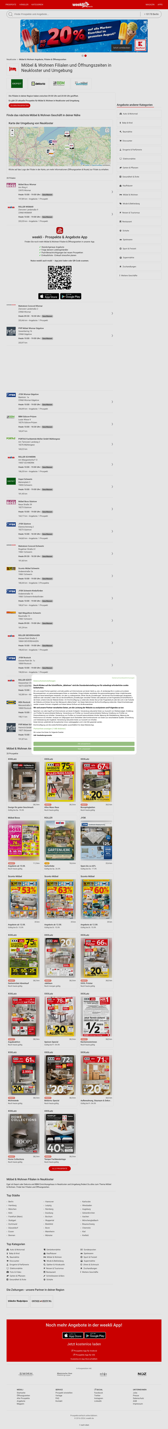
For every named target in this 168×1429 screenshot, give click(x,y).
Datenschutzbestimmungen (123, 678)
